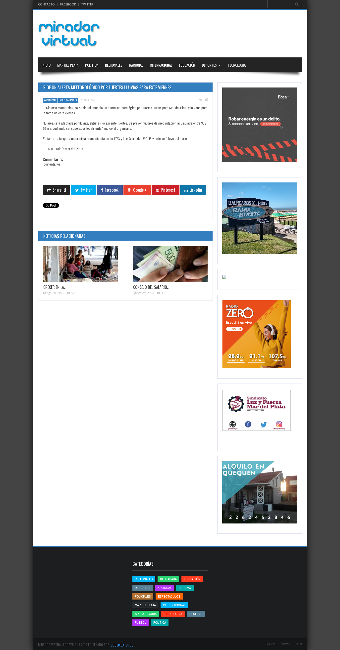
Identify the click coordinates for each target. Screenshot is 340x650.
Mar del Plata (67, 65)
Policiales (143, 596)
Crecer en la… (54, 287)
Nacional (136, 65)
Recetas (195, 614)
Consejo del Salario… (151, 287)
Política (91, 65)
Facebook (68, 4)
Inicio (46, 65)
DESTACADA (168, 579)
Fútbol (140, 622)
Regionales (113, 65)
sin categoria (146, 614)
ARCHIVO (50, 100)
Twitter (87, 4)
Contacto (46, 4)
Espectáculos (169, 596)
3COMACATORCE (122, 645)
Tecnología (237, 65)
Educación (187, 65)
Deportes (209, 65)
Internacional (161, 65)
